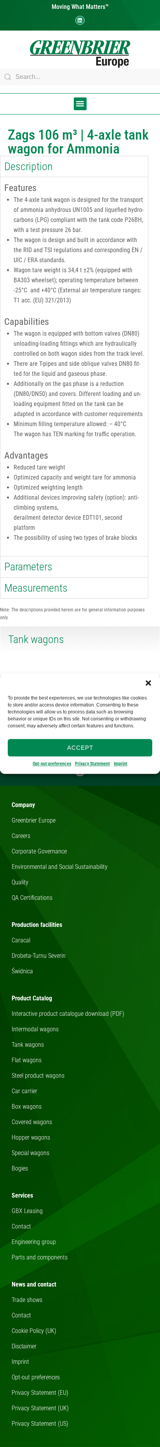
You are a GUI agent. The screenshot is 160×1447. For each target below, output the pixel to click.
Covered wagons (32, 1122)
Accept (80, 747)
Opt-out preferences (52, 763)
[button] (148, 683)
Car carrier (24, 1091)
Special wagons (30, 1153)
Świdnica (22, 971)
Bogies (20, 1168)
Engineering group (34, 1242)
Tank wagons (28, 1044)
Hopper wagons (31, 1137)
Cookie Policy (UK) (34, 1330)
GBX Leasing (27, 1211)
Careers (21, 836)
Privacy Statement (92, 763)
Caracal (21, 940)
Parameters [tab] (28, 566)
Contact (21, 1226)
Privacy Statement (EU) (40, 1392)
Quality (20, 882)
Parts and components (40, 1257)
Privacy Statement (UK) (40, 1408)
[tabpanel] (74, 366)
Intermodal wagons (35, 1029)
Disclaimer (24, 1346)
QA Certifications (32, 897)
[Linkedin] (79, 20)
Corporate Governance (39, 851)
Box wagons (27, 1106)
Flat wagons (27, 1060)
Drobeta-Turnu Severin (39, 955)
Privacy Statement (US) (40, 1423)
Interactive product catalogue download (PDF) (68, 1013)
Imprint (120, 763)
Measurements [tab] (36, 588)
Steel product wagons (38, 1075)
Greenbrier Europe (34, 820)
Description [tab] (28, 166)
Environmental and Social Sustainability (60, 866)
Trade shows (27, 1300)
